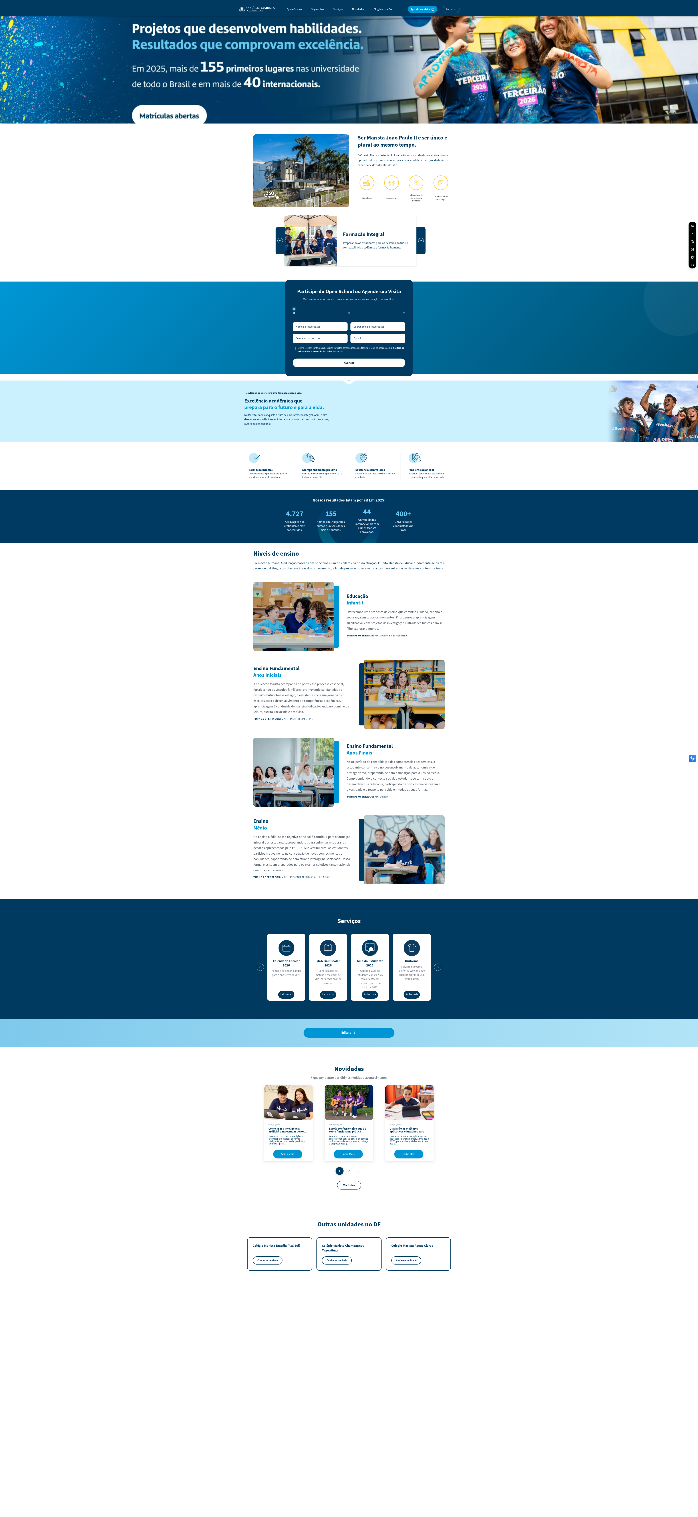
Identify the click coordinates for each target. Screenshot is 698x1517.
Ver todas (349, 1185)
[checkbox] (294, 348)
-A (692, 233)
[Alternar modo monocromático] (692, 249)
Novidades (358, 9)
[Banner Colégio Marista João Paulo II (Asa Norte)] (349, 69)
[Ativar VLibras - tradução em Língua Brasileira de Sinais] (692, 257)
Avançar (349, 363)
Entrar (449, 9)
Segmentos (317, 9)
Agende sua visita (420, 9)
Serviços (338, 9)
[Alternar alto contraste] (692, 242)
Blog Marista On (383, 9)
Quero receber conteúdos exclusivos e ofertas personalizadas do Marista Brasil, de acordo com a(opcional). (351, 349)
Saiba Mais (287, 1154)
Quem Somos (294, 9)
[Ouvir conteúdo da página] (692, 264)
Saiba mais (286, 994)
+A (692, 226)
